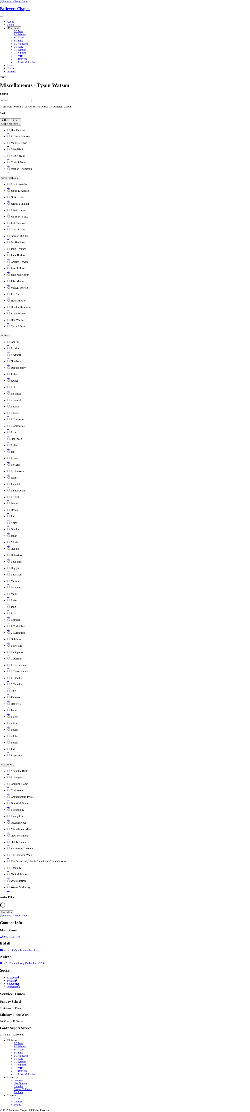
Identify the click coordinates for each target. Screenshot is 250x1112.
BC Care (18, 1058)
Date (5, 120)
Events (17, 1104)
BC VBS (18, 1067)
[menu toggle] (1, 16)
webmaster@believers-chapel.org (21, 950)
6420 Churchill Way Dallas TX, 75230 (23, 963)
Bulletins (18, 1086)
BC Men (18, 1043)
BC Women (20, 1046)
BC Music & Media (24, 1074)
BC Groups (20, 1061)
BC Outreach (21, 1055)
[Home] (14, 915)
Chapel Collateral (23, 1089)
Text (15, 120)
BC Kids (18, 1052)
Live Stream (20, 1083)
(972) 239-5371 (11, 936)
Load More (6, 912)
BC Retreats (20, 1070)
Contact (18, 1101)
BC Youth (19, 1049)
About (17, 1098)
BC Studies (20, 1064)
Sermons (18, 1080)
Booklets (18, 1092)
